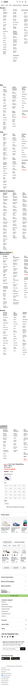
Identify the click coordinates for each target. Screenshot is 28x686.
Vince (24, 354)
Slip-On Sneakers (15, 48)
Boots (4, 97)
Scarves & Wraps (15, 285)
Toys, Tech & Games (16, 296)
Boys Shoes (14, 158)
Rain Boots (4, 115)
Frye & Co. (5, 335)
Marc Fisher (5, 340)
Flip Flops (15, 24)
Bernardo (25, 321)
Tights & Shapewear (5, 306)
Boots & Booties (5, 16)
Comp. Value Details (4, 678)
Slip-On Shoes (14, 154)
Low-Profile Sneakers (5, 218)
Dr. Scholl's (5, 329)
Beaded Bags (4, 261)
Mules (4, 40)
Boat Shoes (4, 94)
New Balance (24, 148)
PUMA (14, 336)
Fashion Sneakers (5, 210)
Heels (4, 36)
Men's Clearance (16, 430)
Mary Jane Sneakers (5, 222)
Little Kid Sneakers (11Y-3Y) (25, 214)
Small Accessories (15, 290)
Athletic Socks (4, 290)
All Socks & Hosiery (5, 287)
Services (4, 616)
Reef (23, 107)
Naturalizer (5, 343)
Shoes (4, 10)
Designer (5, 108)
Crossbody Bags (5, 267)
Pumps (4, 42)
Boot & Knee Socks (4, 295)
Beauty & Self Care (15, 263)
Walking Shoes (14, 51)
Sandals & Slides (16, 451)
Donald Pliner (24, 326)
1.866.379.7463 (5, 609)
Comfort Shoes (5, 25)
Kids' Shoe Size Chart (5, 158)
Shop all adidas (7, 467)
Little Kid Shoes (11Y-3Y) (5, 149)
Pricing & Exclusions (5, 680)
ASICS (14, 319)
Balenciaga (25, 319)
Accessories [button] (16, 55)
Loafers (4, 38)
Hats (14, 282)
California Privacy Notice (5, 669)
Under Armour (15, 348)
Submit (22, 648)
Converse (24, 143)
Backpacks (5, 258)
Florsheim (24, 103)
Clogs (4, 22)
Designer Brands (25, 313)
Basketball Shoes (15, 203)
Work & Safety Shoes (4, 52)
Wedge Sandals (14, 27)
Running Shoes (15, 45)
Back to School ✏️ (24, 163)
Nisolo (24, 347)
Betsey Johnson (5, 320)
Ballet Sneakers (5, 203)
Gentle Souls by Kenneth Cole (24, 331)
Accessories (25, 111)
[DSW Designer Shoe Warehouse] (6, 1)
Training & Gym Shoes (5, 240)
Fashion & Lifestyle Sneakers (15, 41)
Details (19, 645)
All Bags (5, 256)
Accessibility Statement (5, 677)
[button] (9, 545)
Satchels (5, 277)
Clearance (24, 117)
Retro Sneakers (5, 229)
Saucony (15, 343)
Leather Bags (4, 275)
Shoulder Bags (5, 280)
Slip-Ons (5, 119)
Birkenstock (24, 94)
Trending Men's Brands (24, 88)
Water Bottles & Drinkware (16, 303)
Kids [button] (10, 5)
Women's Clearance (5, 430)
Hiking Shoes (4, 111)
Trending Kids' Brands (24, 135)
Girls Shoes (14, 134)
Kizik (14, 328)
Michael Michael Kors (24, 344)
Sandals (5, 44)
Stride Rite (24, 156)
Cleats (4, 175)
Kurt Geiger (24, 340)
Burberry (24, 324)
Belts (14, 266)
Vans (14, 350)
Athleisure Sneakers (5, 199)
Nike (23, 105)
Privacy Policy (3, 667)
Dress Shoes (4, 28)
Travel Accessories (15, 300)
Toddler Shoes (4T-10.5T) (4, 144)
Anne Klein (5, 317)
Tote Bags (5, 283)
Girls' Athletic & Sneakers (25, 200)
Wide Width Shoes (4, 123)
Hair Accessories (15, 279)
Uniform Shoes (5, 187)
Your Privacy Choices (7, 675)
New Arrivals (24, 113)
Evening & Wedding (15, 272)
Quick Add (6, 567)
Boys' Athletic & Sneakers (25, 205)
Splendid (24, 350)
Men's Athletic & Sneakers (15, 195)
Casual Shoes (4, 19)
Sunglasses (15, 293)
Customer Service (6, 613)
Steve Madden (5, 348)
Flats (4, 33)
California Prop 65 (4, 682)
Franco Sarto (4, 332)
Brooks (23, 96)
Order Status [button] (5, 604)
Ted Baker (25, 352)
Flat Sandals (15, 22)
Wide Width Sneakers (5, 248)
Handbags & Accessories (5, 451)
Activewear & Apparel (16, 260)
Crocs (23, 101)
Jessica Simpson (5, 338)
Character (5, 173)
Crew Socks (4, 298)
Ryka (14, 340)
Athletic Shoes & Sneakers (15, 33)
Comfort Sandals (14, 16)
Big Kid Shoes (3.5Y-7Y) (5, 154)
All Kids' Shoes (5, 163)
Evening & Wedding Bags (5, 271)
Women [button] (2, 5)
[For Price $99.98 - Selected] (7, 478)
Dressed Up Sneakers (14, 116)
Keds (14, 326)
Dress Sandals (14, 19)
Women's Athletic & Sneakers (5, 195)
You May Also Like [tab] (7, 542)
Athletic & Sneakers (5, 13)
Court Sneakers (15, 37)
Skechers (24, 154)
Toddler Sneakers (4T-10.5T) (25, 209)
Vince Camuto (4, 353)
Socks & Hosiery (15, 60)
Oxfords (14, 126)
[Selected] (12, 555)
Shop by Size (5, 134)
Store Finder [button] (5, 611)
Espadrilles (5, 31)
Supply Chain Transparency (6, 673)
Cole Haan (24, 98)
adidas (23, 92)
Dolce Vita (5, 327)
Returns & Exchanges (7, 606)
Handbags (15, 57)
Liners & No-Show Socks (5, 303)
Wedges (4, 49)
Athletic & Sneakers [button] (17, 5)
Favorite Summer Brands (5, 314)
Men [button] (7, 5)
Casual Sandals (14, 13)
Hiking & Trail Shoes (5, 214)
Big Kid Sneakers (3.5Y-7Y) (25, 218)
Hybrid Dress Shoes (13, 120)
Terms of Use (3, 671)
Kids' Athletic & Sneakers (25, 195)
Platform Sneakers (5, 226)
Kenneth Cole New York (25, 336)
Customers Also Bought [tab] (19, 542)
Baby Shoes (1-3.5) (5, 139)
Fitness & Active (15, 276)
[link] (5, 529)
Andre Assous (24, 316)
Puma (23, 152)
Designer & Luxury (15, 269)
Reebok (15, 338)
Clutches (5, 264)
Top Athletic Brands (15, 314)
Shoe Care (15, 288)
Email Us (4, 602)
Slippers (5, 47)
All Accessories (16, 256)
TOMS (4, 351)
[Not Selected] (3, 555)
